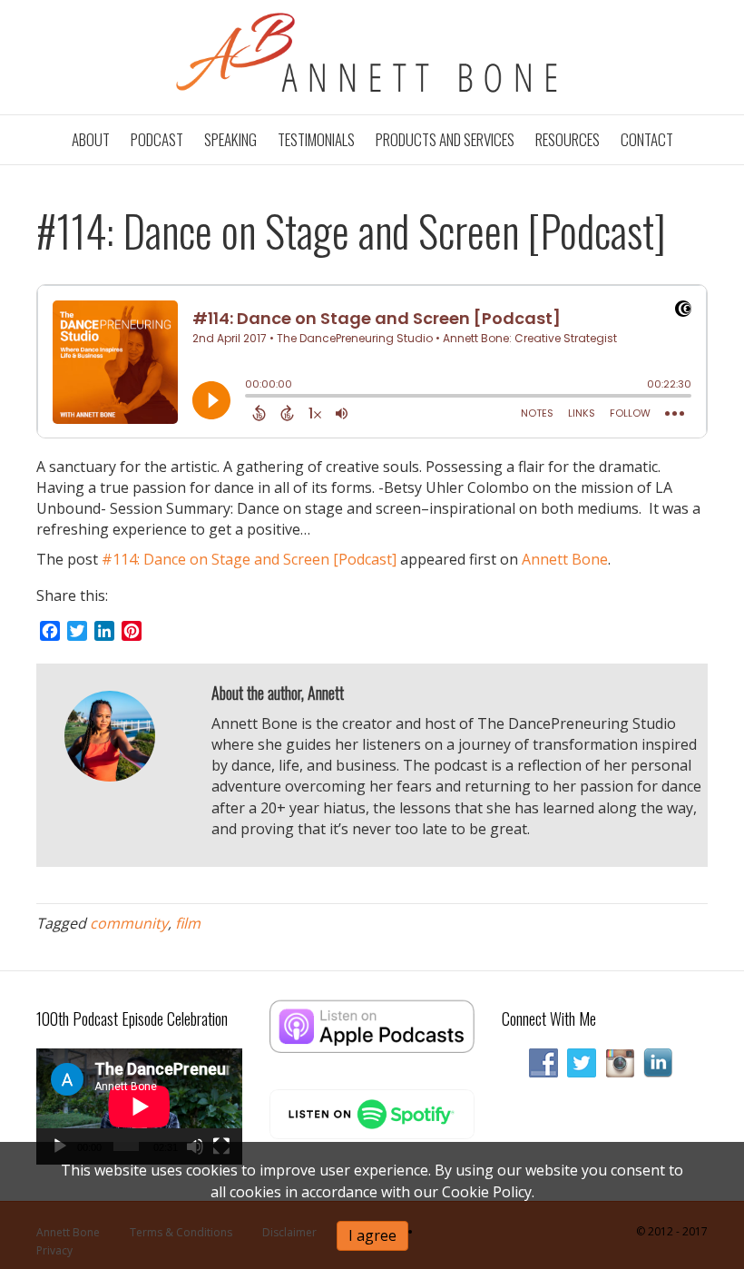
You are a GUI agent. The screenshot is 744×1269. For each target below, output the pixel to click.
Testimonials (316, 139)
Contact (647, 139)
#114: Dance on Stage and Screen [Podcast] (249, 559)
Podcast (157, 139)
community (129, 923)
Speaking (230, 139)
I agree (372, 1235)
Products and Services (445, 139)
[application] (139, 1106)
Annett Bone (565, 559)
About (91, 139)
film (188, 923)
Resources (567, 139)
